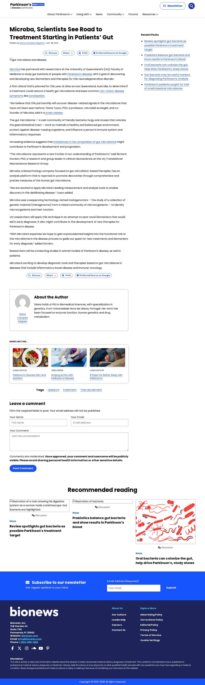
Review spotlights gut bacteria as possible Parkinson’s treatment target (165, 45)
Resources (149, 14)
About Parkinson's (58, 14)
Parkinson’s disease (79, 74)
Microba (15, 69)
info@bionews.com (30, 639)
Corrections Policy (151, 619)
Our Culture (119, 614)
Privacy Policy (148, 630)
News (99, 14)
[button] (173, 6)
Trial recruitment (91, 390)
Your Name (16, 417)
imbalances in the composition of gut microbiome (84, 142)
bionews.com (30, 635)
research (53, 390)
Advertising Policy (151, 614)
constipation (37, 96)
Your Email (77, 417)
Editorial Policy (149, 624)
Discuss (52, 53)
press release (54, 113)
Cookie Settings (150, 640)
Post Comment (23, 468)
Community (114, 14)
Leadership (119, 619)
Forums (133, 14)
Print (84, 53)
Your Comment (19, 430)
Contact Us (118, 630)
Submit (171, 588)
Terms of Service (150, 635)
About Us (117, 608)
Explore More (148, 608)
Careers (117, 624)
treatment (70, 390)
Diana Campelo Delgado (32, 43)
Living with (82, 14)
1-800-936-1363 (28, 642)
